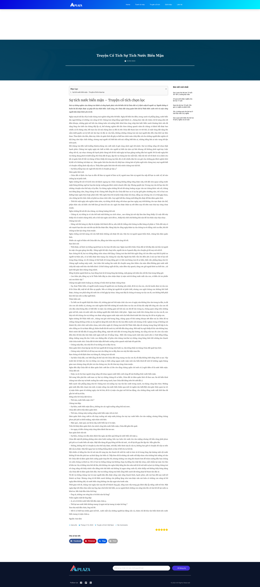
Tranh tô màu (140, 4)
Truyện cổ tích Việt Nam (105, 525)
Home (128, 4)
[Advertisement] (130, 24)
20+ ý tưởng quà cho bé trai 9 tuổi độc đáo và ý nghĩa (183, 112)
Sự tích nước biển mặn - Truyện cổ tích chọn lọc (88, 92)
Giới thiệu (168, 4)
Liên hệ (179, 4)
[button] (76, 541)
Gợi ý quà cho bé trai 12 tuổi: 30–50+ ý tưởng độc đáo (183, 93)
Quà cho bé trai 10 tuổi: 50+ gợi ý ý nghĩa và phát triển (182, 106)
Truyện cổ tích (155, 4)
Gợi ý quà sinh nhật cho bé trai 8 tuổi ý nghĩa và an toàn (183, 119)
